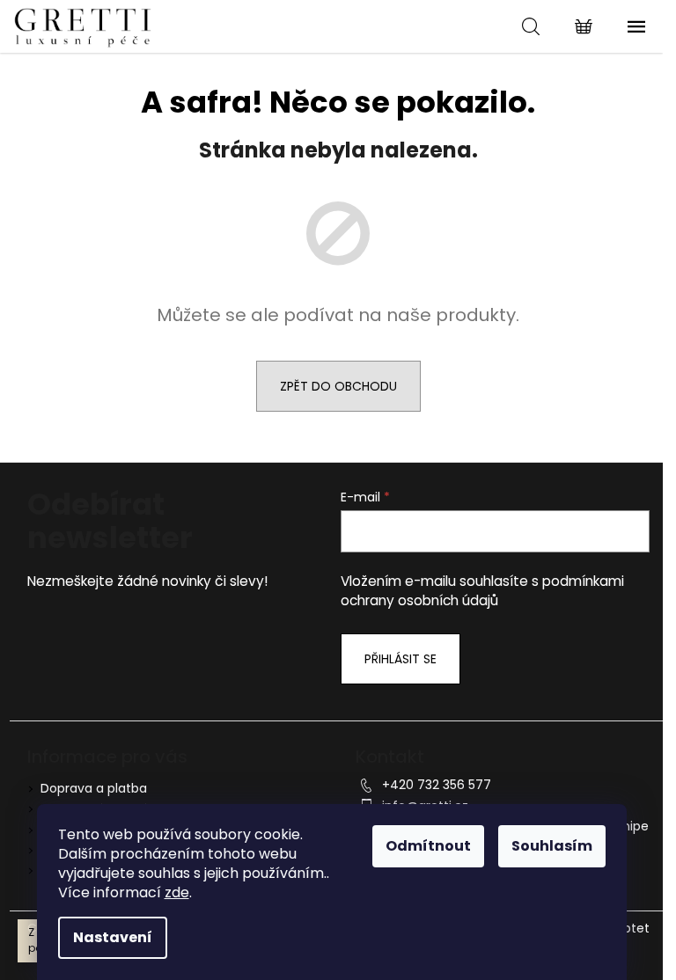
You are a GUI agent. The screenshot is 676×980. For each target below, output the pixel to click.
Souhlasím (551, 846)
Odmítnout (428, 846)
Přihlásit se (400, 659)
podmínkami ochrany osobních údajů (482, 591)
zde (177, 892)
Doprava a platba (93, 788)
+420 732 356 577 (436, 785)
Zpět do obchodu (338, 386)
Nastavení (112, 937)
